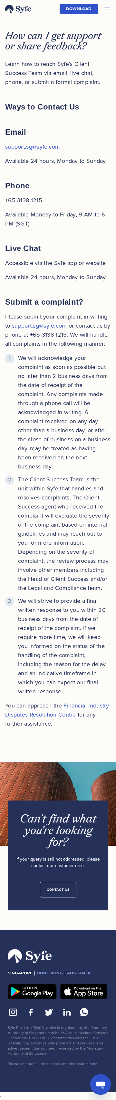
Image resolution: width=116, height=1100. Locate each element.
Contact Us (58, 890)
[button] (107, 9)
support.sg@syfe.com (32, 146)
